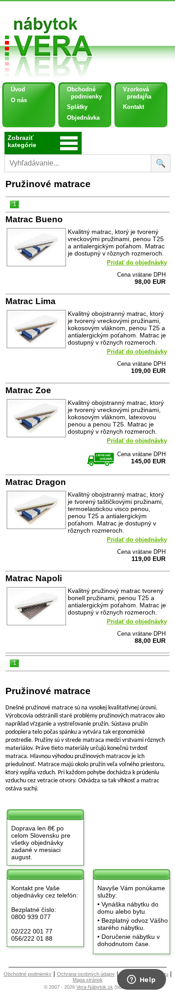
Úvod (18, 89)
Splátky (77, 106)
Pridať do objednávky (137, 262)
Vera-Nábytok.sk (94, 987)
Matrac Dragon (35, 482)
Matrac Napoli (33, 578)
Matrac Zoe (28, 390)
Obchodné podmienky (81, 93)
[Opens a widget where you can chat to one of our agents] (141, 980)
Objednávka (83, 117)
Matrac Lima (30, 301)
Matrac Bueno (34, 219)
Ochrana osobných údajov (86, 974)
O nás (19, 100)
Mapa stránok (88, 980)
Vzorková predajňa (133, 93)
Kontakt (133, 106)
